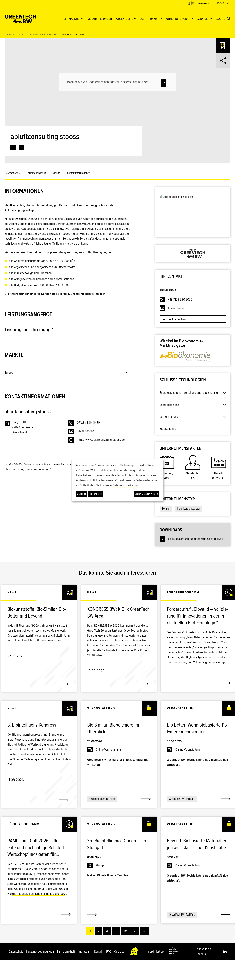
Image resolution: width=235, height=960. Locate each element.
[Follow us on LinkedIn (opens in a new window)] (225, 951)
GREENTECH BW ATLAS (130, 19)
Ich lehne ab (96, 493)
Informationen (12, 173)
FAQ (108, 952)
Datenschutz (15, 952)
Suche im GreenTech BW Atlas (42, 34)
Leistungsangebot (36, 173)
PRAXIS (153, 19)
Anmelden (203, 3)
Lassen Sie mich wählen (146, 493)
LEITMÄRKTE (71, 19)
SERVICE (202, 19)
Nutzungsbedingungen (40, 952)
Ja (163, 83)
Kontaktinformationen (78, 173)
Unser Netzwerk (177, 19)
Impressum (84, 952)
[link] (13, 147)
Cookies (119, 952)
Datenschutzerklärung (126, 485)
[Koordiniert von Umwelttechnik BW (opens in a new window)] (191, 3)
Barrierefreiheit (66, 952)
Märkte (56, 173)
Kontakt (98, 952)
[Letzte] (144, 931)
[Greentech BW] (20, 19)
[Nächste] (134, 931)
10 (125, 931)
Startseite (9, 34)
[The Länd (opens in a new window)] (134, 952)
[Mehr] (116, 931)
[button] (127, 302)
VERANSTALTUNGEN (100, 19)
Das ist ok (81, 493)
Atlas (21, 34)
